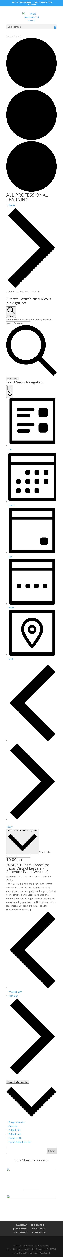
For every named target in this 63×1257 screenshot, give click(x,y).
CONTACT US (39, 1232)
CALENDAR (21, 1224)
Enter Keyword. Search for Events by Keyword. (29, 319)
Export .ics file (15, 1138)
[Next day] (32, 819)
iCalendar (13, 1126)
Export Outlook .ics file (19, 1142)
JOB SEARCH (37, 1224)
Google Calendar (16, 1122)
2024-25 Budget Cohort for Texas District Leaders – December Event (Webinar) (27, 868)
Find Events (12, 378)
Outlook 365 (14, 1130)
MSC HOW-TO (20, 1232)
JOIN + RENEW (20, 1228)
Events (12, 205)
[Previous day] (32, 740)
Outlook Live (14, 1134)
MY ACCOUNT (39, 1228)
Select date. (45, 852)
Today (9, 826)
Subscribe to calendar (17, 1081)
